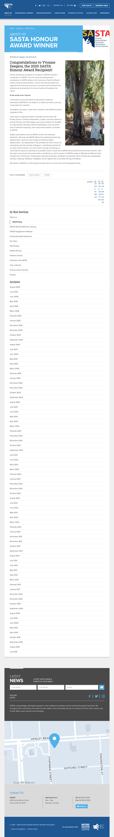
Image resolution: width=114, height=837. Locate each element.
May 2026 (14, 301)
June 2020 (14, 623)
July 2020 (14, 618)
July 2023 (14, 455)
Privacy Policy (32, 829)
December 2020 (16, 594)
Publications (60, 13)
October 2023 (15, 445)
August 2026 (15, 287)
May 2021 (13, 570)
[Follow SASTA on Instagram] (44, 5)
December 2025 (16, 325)
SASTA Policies (16, 251)
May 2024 (14, 416)
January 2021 (15, 589)
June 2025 (14, 354)
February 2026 (15, 316)
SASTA (22, 57)
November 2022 (16, 488)
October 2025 (15, 335)
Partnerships (14, 246)
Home (12, 28)
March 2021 (14, 580)
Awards (13, 275)
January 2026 (15, 321)
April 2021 (14, 575)
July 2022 (14, 503)
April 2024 (14, 421)
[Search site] (48, 5)
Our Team (13, 241)
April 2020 (14, 632)
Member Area (102, 5)
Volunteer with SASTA (18, 260)
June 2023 (14, 460)
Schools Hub (91, 13)
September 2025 (16, 340)
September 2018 (16, 642)
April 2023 (14, 464)
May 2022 (14, 512)
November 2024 (16, 388)
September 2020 (16, 608)
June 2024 (14, 412)
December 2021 (16, 536)
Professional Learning (24, 13)
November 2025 (16, 330)
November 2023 (16, 440)
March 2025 (14, 368)
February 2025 (15, 373)
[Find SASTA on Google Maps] (57, 752)
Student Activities (75, 13)
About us (8, 13)
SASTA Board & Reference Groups (23, 227)
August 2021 (14, 556)
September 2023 (16, 450)
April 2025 (14, 364)
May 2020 (14, 628)
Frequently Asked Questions (21, 236)
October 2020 (15, 604)
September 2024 (16, 397)
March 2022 (14, 522)
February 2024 (15, 431)
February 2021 (15, 584)
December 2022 (16, 484)
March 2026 (14, 311)
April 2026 (14, 306)
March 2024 (14, 426)
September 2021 (16, 551)
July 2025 (14, 349)
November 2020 (16, 599)
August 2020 (15, 613)
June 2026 (14, 297)
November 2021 (16, 541)
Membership (105, 13)
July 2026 (14, 292)
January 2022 (15, 532)
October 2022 (15, 493)
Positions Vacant (16, 255)
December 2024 (16, 383)
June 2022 (14, 508)
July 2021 (13, 560)
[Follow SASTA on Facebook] (36, 5)
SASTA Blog (34, 175)
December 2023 (16, 436)
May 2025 (14, 359)
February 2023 (15, 474)
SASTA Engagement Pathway (21, 231)
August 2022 (15, 498)
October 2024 (15, 392)
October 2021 (15, 546)
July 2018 (13, 652)
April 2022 (14, 517)
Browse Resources (43, 13)
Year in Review (15, 265)
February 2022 (15, 527)
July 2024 (14, 407)
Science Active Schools (19, 270)
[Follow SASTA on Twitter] (40, 5)
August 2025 (15, 345)
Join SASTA (86, 5)
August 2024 (15, 402)
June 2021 (14, 565)
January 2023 (15, 479)
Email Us (82, 806)
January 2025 (15, 378)
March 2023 (14, 469)
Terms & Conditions (18, 829)
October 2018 (15, 637)
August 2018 (14, 647)
